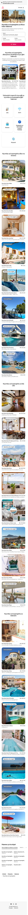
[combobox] (13, 35)
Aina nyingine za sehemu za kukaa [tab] (10, 847)
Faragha (11, 908)
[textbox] (7, 40)
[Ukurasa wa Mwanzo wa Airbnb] (3, 7)
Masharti (16, 908)
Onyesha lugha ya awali (8, 3)
